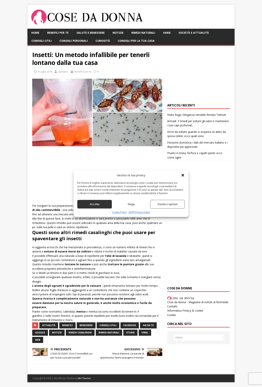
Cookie (171, 315)
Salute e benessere (91, 32)
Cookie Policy (119, 212)
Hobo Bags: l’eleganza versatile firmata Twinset (196, 115)
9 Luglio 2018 (45, 71)
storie (130, 332)
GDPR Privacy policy (139, 212)
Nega (131, 204)
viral (145, 332)
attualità (48, 325)
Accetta (94, 204)
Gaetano (63, 71)
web (37, 339)
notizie (57, 332)
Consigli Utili (41, 40)
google (40, 332)
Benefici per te (58, 32)
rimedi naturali (109, 332)
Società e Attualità (194, 32)
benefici (67, 325)
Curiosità (103, 40)
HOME (35, 32)
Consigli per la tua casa (136, 40)
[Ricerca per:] (198, 337)
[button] (183, 175)
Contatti (172, 306)
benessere (86, 325)
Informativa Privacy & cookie (185, 310)
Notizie (118, 32)
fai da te (148, 325)
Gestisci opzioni (167, 204)
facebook (129, 325)
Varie (167, 32)
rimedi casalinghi (80, 332)
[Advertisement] (198, 75)
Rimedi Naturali (143, 32)
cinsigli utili (108, 325)
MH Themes (84, 378)
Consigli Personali (73, 40)
